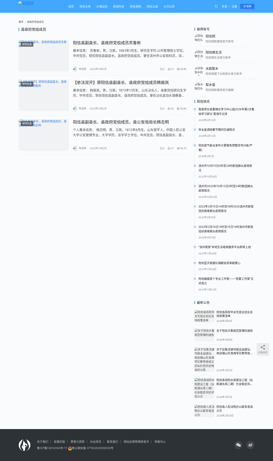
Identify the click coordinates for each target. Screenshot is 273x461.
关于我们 (42, 441)
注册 (234, 6)
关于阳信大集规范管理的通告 (234, 330)
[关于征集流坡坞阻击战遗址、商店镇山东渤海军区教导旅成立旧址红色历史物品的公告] (204, 359)
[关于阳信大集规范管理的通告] (204, 335)
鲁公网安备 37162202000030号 (93, 448)
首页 (71, 6)
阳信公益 (152, 6)
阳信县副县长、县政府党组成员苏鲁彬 (107, 43)
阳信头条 (85, 6)
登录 (224, 6)
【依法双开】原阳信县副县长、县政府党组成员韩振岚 (121, 82)
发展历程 (59, 441)
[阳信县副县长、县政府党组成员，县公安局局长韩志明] (44, 135)
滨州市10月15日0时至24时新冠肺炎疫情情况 (225, 168)
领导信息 (27, 44)
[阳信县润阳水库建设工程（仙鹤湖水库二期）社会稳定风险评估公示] (204, 388)
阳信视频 (135, 6)
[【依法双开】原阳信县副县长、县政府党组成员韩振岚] (44, 95)
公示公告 (169, 6)
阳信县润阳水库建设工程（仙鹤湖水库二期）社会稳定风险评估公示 (234, 383)
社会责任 (95, 441)
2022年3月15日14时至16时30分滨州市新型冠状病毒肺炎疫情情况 (226, 208)
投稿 (248, 6)
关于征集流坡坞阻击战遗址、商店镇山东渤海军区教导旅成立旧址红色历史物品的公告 (234, 353)
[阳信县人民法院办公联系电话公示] (204, 411)
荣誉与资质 (78, 441)
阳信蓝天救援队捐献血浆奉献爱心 (219, 263)
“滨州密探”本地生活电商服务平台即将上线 (224, 247)
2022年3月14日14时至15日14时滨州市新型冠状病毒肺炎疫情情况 (225, 229)
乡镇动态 (102, 6)
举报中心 (160, 441)
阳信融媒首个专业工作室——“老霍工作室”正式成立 (226, 281)
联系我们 (112, 441)
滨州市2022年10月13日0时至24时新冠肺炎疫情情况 (225, 188)
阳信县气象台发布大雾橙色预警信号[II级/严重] (225, 147)
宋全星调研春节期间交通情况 (216, 129)
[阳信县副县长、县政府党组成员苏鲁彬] (44, 55)
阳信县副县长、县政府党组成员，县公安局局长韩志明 (121, 122)
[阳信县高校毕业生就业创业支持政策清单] (204, 316)
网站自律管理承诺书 (136, 441)
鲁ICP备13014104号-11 (52, 448)
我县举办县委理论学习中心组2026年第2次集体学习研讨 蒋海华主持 (226, 111)
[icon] (238, 445)
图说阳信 (118, 6)
